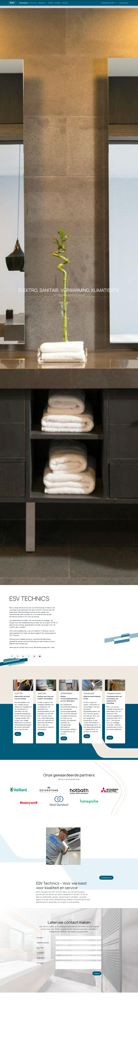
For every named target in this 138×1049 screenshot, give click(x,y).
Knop (18, 734)
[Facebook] (12, 656)
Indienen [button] (97, 973)
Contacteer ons (106, 878)
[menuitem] (23, 3)
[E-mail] (40, 656)
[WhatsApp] (28, 656)
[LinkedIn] (23, 656)
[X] (17, 656)
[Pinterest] (34, 656)
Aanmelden (123, 3)
